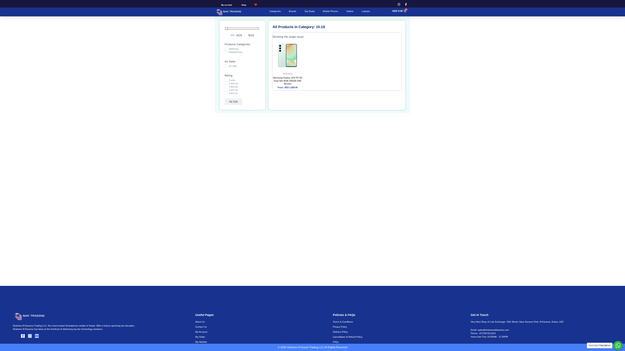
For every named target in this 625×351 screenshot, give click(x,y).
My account (226, 5)
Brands (292, 11)
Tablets (350, 11)
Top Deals (309, 11)
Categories (275, 11)
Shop (243, 5)
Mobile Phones (330, 11)
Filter (233, 101)
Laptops (366, 11)
